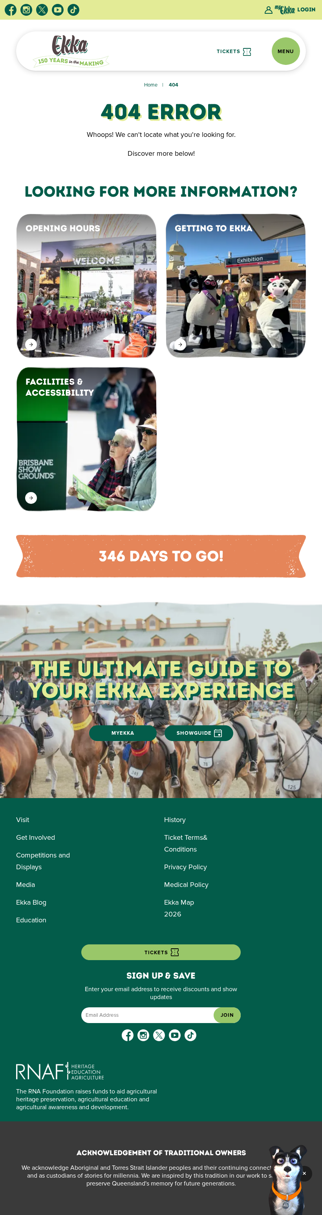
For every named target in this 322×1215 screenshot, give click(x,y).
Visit (22, 819)
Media (25, 884)
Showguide (194, 733)
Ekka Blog (31, 902)
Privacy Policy (185, 867)
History (175, 819)
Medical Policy (186, 884)
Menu (286, 51)
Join (227, 1015)
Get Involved (35, 837)
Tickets (229, 51)
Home (150, 85)
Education (31, 920)
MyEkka (123, 733)
